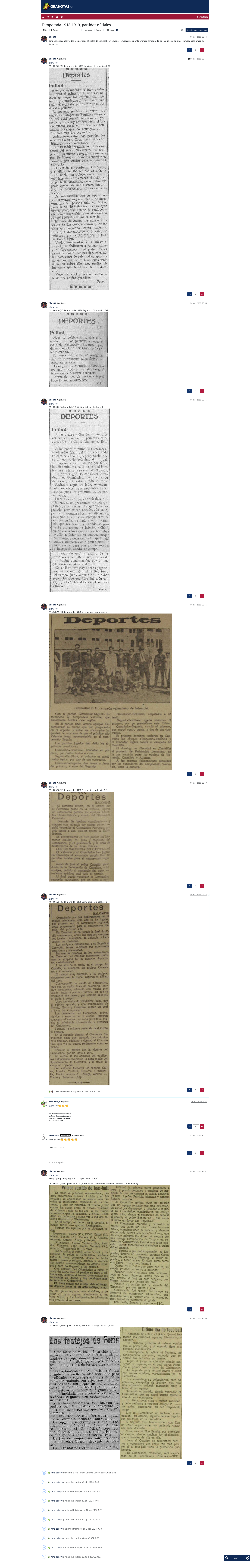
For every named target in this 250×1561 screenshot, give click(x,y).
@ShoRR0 (62, 59)
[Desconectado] (45, 38)
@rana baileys (78, 1135)
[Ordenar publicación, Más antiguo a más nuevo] (182, 30)
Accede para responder (197, 30)
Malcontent (54, 1135)
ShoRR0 (52, 37)
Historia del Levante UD (70, 30)
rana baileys (54, 1101)
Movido (55, 30)
